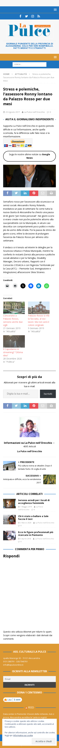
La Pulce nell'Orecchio (34, 112)
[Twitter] (26, 16)
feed (31, 707)
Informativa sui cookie (23, 735)
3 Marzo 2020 (25, 522)
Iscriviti (48, 394)
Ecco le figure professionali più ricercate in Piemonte (35, 533)
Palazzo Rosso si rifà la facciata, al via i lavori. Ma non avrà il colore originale (38, 320)
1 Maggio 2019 (26, 506)
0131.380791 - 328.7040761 (15, 661)
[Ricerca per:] (29, 64)
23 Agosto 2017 (13, 112)
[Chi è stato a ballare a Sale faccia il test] (9, 519)
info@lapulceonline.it (13, 664)
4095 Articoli (29, 446)
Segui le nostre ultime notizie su (29, 156)
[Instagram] (32, 16)
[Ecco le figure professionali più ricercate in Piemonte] (9, 535)
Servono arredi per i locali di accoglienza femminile (34, 502)
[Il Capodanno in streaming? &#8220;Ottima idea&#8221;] (14, 341)
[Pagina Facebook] (20, 16)
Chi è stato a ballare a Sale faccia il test (33, 517)
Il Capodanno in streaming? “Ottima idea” (13, 352)
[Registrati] (39, 16)
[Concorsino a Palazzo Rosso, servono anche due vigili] (14, 308)
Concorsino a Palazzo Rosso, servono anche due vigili (13, 320)
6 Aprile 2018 (25, 538)
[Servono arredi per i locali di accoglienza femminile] (9, 503)
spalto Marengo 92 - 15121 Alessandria (21, 658)
